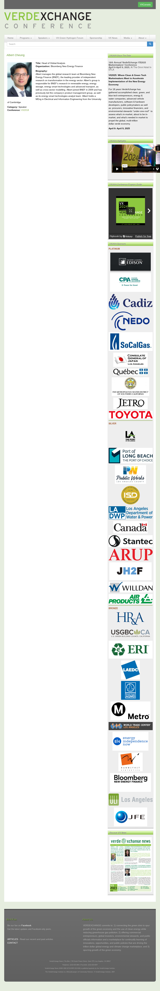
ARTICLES (12, 939)
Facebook (26, 925)
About (141, 38)
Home (10, 38)
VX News (112, 38)
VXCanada (145, 4)
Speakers (43, 38)
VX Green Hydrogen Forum (69, 38)
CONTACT (12, 943)
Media (127, 38)
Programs (25, 38)
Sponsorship (96, 38)
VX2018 (25, 110)
